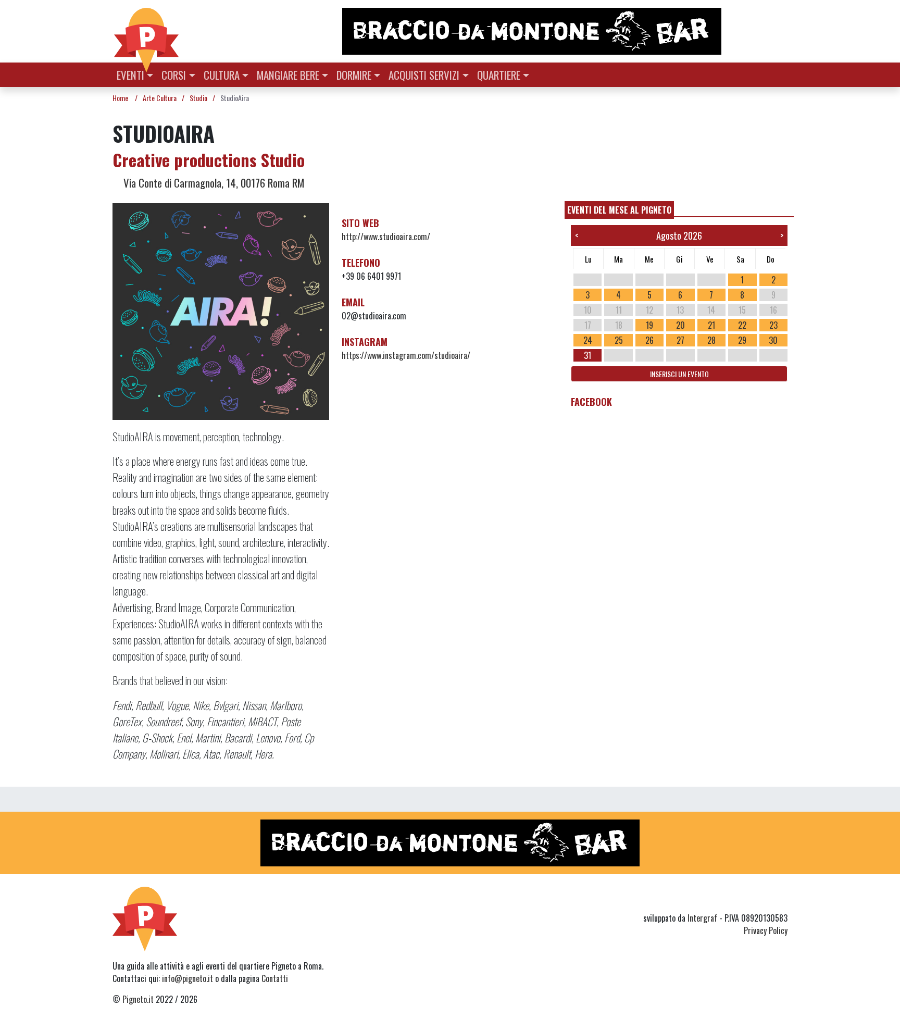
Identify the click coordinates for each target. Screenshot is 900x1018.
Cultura (222, 75)
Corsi (173, 75)
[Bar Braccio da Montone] (564, 31)
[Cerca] (782, 74)
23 (773, 325)
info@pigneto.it (187, 978)
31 (587, 355)
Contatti (274, 978)
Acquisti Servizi (424, 75)
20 (680, 325)
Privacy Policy (766, 930)
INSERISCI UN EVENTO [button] (679, 373)
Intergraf (702, 918)
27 (680, 340)
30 (773, 340)
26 (649, 340)
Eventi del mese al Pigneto (619, 210)
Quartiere (498, 75)
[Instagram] (761, 899)
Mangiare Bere (288, 75)
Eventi (130, 75)
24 (587, 340)
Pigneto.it (138, 999)
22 (742, 325)
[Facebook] (781, 899)
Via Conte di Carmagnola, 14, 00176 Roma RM (212, 183)
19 (649, 325)
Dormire (353, 75)
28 (711, 340)
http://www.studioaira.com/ (386, 236)
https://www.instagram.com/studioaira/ (406, 355)
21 (711, 325)
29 (742, 340)
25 (619, 340)
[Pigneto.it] (146, 31)
